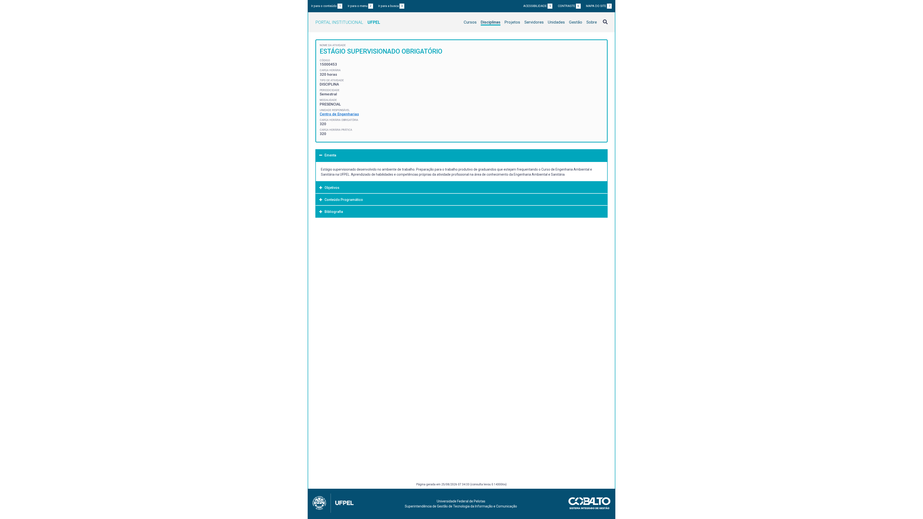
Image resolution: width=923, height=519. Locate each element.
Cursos (470, 22)
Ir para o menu (360, 6)
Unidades (556, 22)
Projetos (512, 22)
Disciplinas (490, 22)
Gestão (575, 22)
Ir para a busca (390, 6)
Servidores (534, 22)
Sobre (591, 22)
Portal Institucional (347, 22)
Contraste (568, 6)
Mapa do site (598, 6)
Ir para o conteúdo (326, 6)
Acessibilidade (537, 6)
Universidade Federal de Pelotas (461, 501)
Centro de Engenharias (339, 114)
